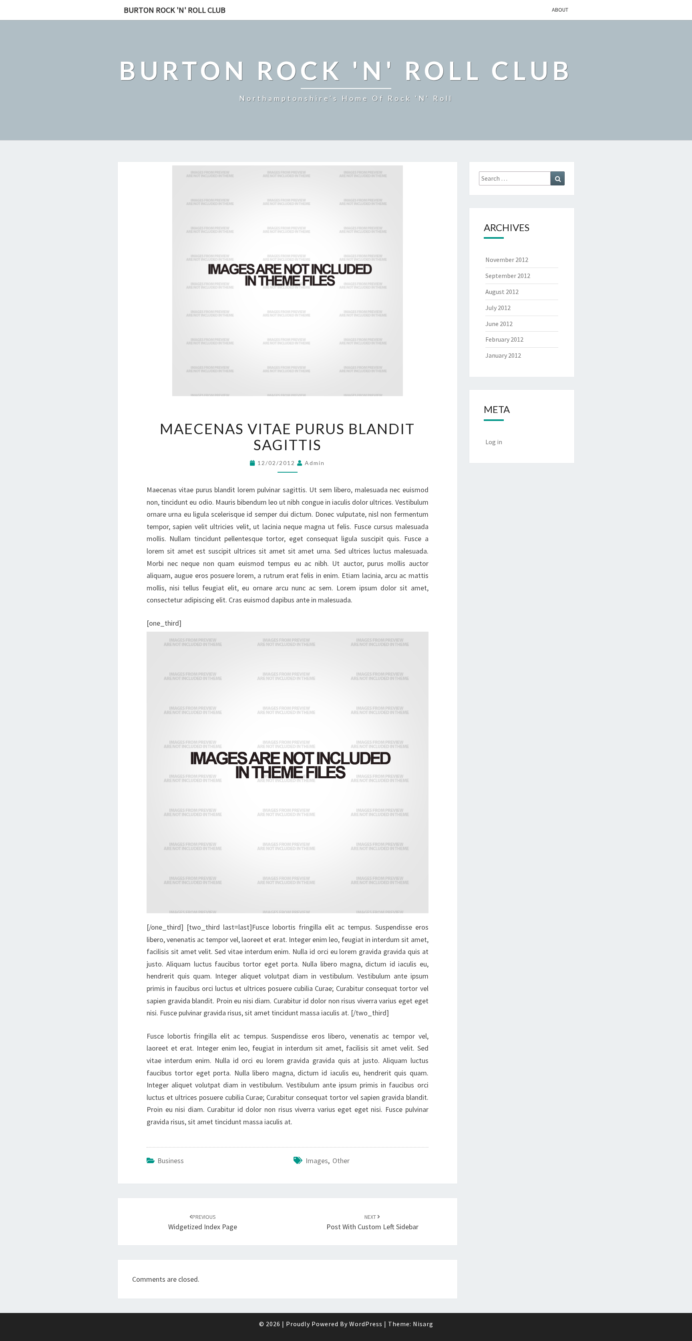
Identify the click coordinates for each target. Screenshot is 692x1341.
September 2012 (507, 276)
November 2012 (506, 260)
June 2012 (499, 324)
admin (315, 462)
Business (170, 1160)
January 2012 (503, 355)
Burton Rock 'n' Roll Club (174, 10)
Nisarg (423, 1324)
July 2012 (498, 308)
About (560, 9)
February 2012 (504, 339)
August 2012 (502, 292)
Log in (493, 442)
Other (341, 1160)
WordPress (365, 1324)
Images (317, 1160)
